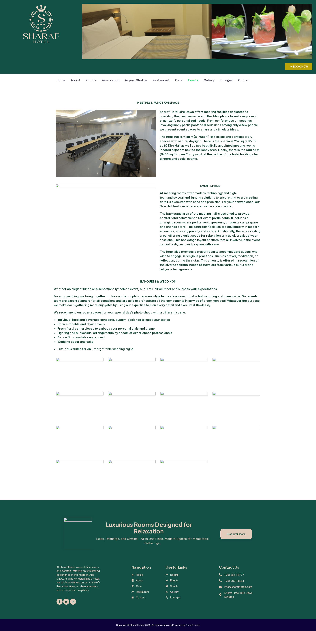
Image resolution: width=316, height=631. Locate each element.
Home (61, 80)
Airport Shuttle (136, 80)
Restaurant (161, 80)
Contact (244, 80)
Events (193, 80)
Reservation (110, 80)
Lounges (226, 80)
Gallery (209, 80)
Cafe (179, 80)
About (75, 80)
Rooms (91, 80)
